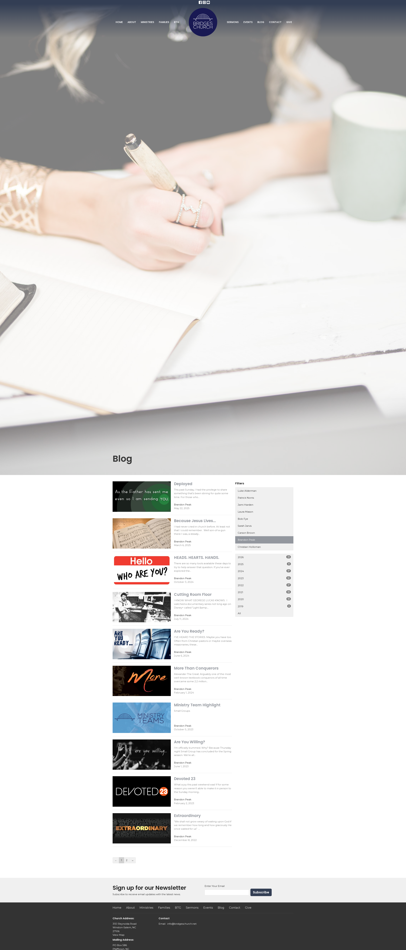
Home (119, 22)
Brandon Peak (246, 539)
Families (164, 22)
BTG (176, 22)
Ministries (147, 22)
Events (248, 22)
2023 (264, 578)
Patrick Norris (246, 497)
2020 (264, 599)
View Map (118, 934)
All (239, 613)
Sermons (233, 22)
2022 (264, 585)
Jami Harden (245, 504)
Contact (275, 22)
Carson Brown (246, 532)
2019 (264, 606)
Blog (260, 22)
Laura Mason (245, 511)
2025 (264, 564)
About (132, 22)
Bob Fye (243, 518)
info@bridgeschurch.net (181, 923)
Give (289, 22)
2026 (264, 557)
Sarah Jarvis (245, 525)
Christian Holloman (249, 546)
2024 (264, 571)
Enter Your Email (215, 886)
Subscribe (261, 892)
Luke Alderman (247, 490)
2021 (264, 592)
